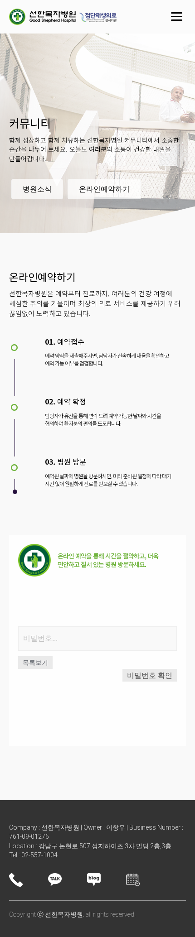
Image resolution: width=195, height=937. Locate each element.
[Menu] (176, 16)
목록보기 (35, 662)
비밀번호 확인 (149, 675)
